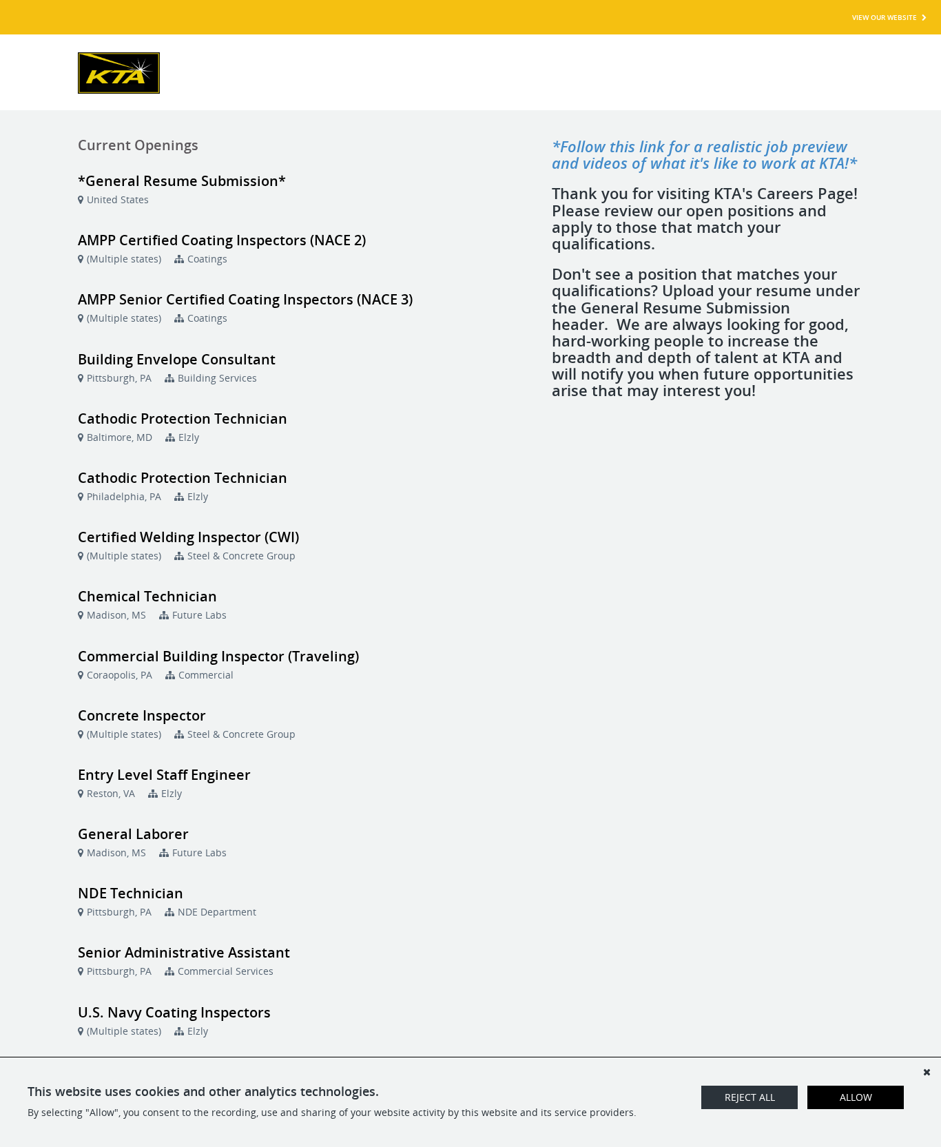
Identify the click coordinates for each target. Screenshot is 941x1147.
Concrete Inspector (142, 715)
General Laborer (133, 834)
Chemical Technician (147, 596)
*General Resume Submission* (182, 181)
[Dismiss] (926, 1072)
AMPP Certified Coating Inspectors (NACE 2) (222, 240)
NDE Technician (130, 893)
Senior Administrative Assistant (184, 952)
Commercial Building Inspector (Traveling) (218, 656)
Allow (856, 1097)
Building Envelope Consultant (177, 359)
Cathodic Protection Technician (182, 418)
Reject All (750, 1097)
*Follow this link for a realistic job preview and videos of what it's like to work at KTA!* (704, 154)
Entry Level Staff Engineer (164, 774)
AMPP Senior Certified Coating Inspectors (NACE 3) (245, 299)
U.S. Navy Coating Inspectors (174, 1012)
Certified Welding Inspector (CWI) (188, 537)
